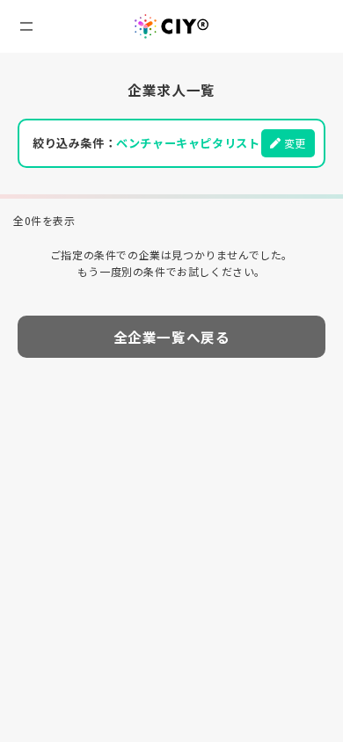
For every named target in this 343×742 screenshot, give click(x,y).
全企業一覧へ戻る (171, 336)
